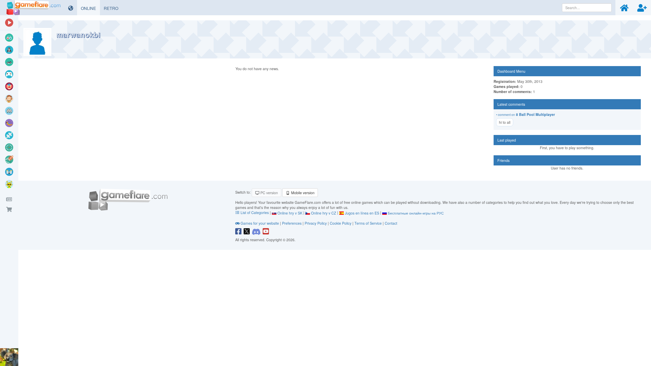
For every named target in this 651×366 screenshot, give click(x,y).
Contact (391, 223)
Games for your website (260, 223)
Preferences (292, 223)
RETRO (113, 8)
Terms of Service (368, 223)
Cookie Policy (340, 223)
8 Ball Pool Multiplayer (535, 114)
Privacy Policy (316, 223)
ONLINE (90, 8)
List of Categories (255, 212)
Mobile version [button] (302, 192)
